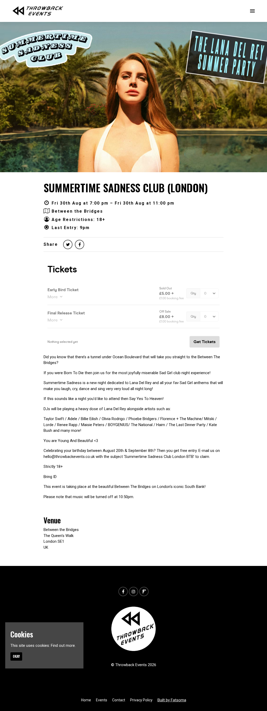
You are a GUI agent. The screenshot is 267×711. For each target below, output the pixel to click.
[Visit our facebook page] (79, 244)
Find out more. (63, 645)
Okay (16, 656)
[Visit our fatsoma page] (144, 591)
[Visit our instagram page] (133, 591)
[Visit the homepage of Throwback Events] (38, 11)
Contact (118, 700)
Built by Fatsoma (171, 700)
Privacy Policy (141, 700)
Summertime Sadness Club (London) (126, 187)
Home (86, 700)
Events (101, 700)
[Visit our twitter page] (67, 244)
